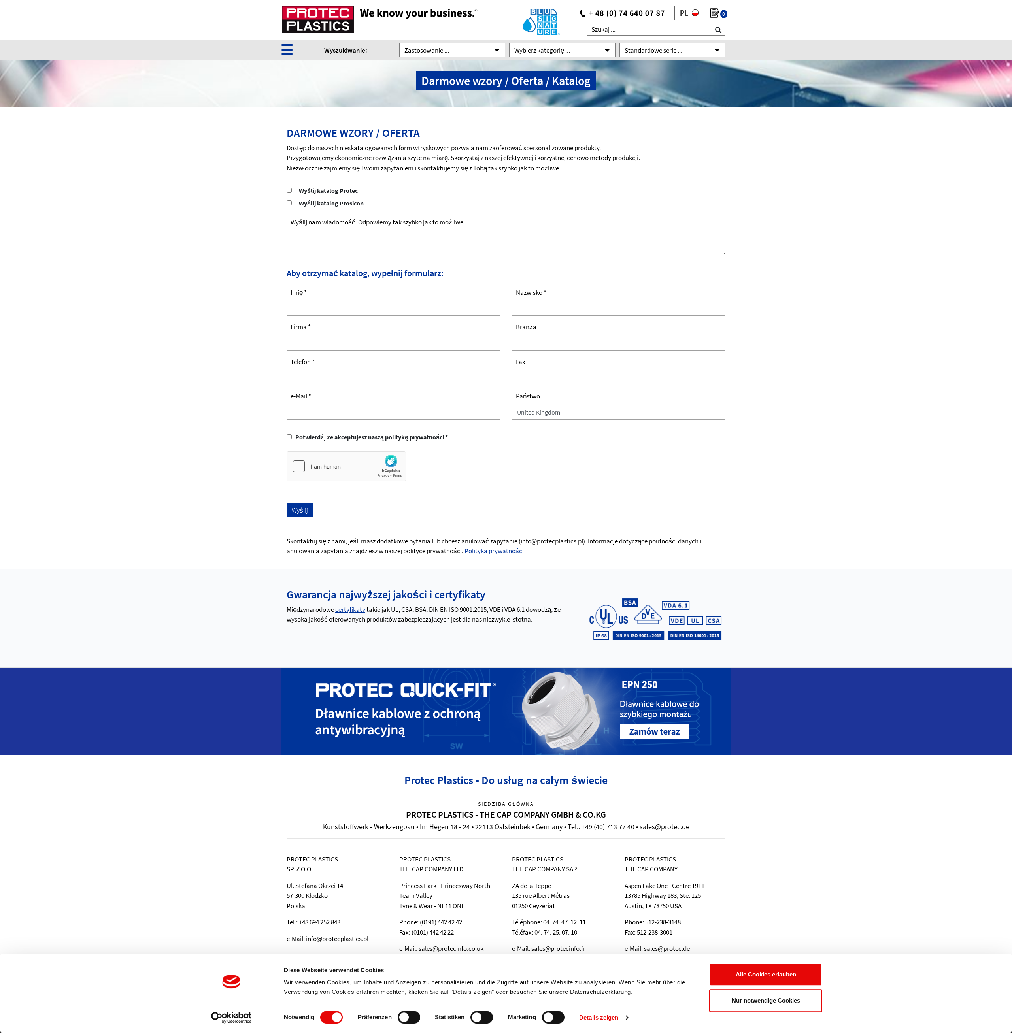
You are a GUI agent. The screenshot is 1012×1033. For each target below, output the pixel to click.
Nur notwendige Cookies (766, 1000)
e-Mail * (301, 396)
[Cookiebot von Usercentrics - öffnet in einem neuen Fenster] (231, 1018)
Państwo (528, 396)
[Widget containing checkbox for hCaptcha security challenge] (346, 466)
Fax (520, 361)
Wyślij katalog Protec (328, 190)
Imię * (299, 292)
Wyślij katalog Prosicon (331, 203)
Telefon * (303, 361)
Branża (526, 326)
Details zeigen (598, 1017)
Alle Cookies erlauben (766, 974)
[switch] (409, 1017)
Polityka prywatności (494, 551)
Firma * (301, 326)
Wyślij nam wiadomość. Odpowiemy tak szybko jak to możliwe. (378, 222)
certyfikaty (350, 609)
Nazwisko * (531, 292)
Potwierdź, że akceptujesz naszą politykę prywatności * (370, 437)
